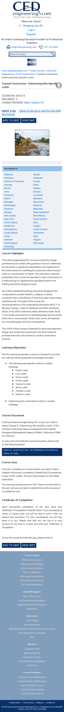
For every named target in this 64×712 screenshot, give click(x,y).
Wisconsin (38, 243)
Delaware (37, 178)
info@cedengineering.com (23, 47)
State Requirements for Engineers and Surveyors (32, 629)
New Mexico (39, 215)
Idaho (36, 184)
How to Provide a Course (32, 685)
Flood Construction (25, 74)
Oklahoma (9, 226)
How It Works (32, 620)
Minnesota (38, 202)
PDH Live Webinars (32, 572)
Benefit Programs (32, 592)
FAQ (32, 637)
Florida (36, 181)
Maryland (37, 198)
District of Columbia (14, 181)
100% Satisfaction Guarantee (32, 633)
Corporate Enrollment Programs (32, 605)
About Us (32, 644)
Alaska (36, 174)
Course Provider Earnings (32, 689)
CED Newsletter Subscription (32, 600)
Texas (7, 236)
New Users (32, 616)
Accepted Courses (32, 657)
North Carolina (40, 219)
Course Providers (32, 672)
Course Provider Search (32, 693)
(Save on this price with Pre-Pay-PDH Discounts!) (31, 113)
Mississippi (10, 205)
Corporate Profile (32, 649)
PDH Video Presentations (32, 576)
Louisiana (38, 195)
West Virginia (10, 243)
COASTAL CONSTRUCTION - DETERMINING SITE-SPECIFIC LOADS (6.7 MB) (30, 452)
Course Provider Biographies (32, 661)
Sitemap (40, 703)
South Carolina (40, 229)
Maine (7, 198)
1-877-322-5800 (50, 47)
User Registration (32, 625)
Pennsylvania (10, 229)
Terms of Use (28, 703)
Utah (35, 236)
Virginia (37, 239)
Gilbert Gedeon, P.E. (34, 102)
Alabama (8, 174)
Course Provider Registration (32, 677)
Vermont (8, 239)
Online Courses (37, 70)
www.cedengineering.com (15, 70)
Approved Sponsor (32, 653)
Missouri (37, 205)
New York (9, 219)
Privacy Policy (14, 703)
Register (31, 34)
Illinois (7, 188)
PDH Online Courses (32, 560)
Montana (8, 208)
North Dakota (10, 222)
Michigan (8, 202)
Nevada (8, 212)
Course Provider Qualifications (32, 681)
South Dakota (11, 232)
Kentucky (8, 195)
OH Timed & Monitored (32, 585)
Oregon (37, 226)
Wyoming (9, 246)
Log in (31, 30)
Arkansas (9, 178)
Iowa (6, 191)
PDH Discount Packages (32, 564)
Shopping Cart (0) (33, 25)
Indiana (36, 188)
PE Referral (32, 609)
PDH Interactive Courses (32, 580)
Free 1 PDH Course (32, 596)
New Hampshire (41, 212)
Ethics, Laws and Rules (32, 568)
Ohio (35, 222)
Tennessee (38, 232)
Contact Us (32, 665)
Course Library (32, 555)
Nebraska (38, 208)
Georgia (8, 184)
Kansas (37, 191)
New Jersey (10, 215)
